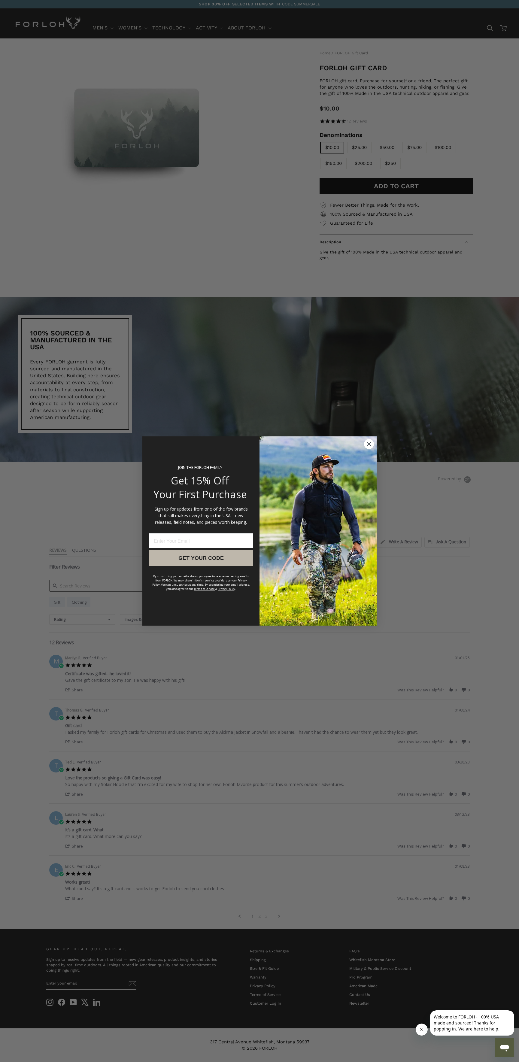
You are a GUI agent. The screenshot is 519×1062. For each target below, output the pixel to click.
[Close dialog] (369, 444)
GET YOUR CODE (201, 558)
